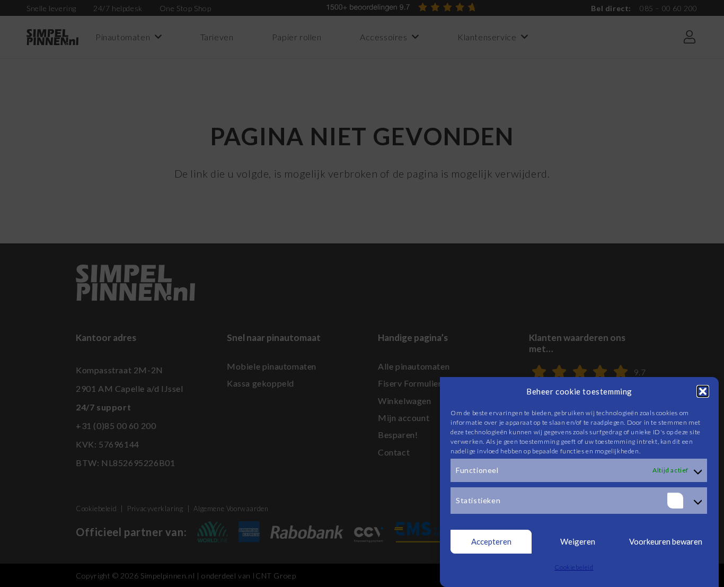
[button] (702, 391)
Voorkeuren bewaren (665, 542)
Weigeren (577, 542)
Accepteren (491, 542)
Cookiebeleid (573, 567)
